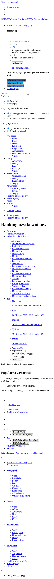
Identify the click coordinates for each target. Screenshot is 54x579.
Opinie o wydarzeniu (21, 268)
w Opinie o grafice (15, 241)
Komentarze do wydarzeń (23, 266)
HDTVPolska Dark (20, 443)
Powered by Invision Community (30, 453)
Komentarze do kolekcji (22, 258)
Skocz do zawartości (10, 2)
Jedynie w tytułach (18, 131)
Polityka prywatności (16, 446)
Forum (15, 138)
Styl (8, 437)
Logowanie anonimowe (22, 58)
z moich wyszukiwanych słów (27, 118)
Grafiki (15, 271)
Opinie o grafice (19, 276)
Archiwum (17, 161)
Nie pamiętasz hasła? (21, 68)
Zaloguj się (17, 63)
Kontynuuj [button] (17, 359)
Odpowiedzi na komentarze (24, 296)
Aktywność (12, 186)
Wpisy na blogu (19, 286)
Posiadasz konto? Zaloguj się (20, 25)
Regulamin (17, 148)
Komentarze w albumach (23, 281)
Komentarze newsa (20, 248)
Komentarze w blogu (21, 288)
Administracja (18, 151)
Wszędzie (14, 101)
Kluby (9, 201)
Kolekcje (16, 168)
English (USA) (19, 432)
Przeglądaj (11, 136)
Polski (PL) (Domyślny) (22, 435)
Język (9, 429)
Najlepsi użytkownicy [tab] (16, 236)
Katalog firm (12, 173)
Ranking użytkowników (17, 196)
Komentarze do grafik (21, 273)
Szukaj (15, 191)
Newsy (15, 163)
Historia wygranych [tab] (15, 234)
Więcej (15, 156)
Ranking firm (18, 181)
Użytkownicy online (21, 153)
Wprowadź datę (19, 348)
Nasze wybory (13, 198)
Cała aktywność (19, 188)
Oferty (9, 158)
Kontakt (10, 448)
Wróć (14, 476)
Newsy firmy (18, 253)
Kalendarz (16, 146)
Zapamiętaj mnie (19, 50)
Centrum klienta (19, 176)
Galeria (15, 143)
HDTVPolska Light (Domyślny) (25, 440)
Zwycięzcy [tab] (11, 231)
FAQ (14, 166)
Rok (8, 298)
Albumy (15, 278)
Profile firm (17, 246)
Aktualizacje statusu (21, 293)
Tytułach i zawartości (19, 128)
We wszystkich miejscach (23, 243)
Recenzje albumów (20, 283)
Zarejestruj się (13, 88)
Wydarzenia (17, 263)
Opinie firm (17, 251)
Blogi (14, 141)
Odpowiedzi (17, 291)
